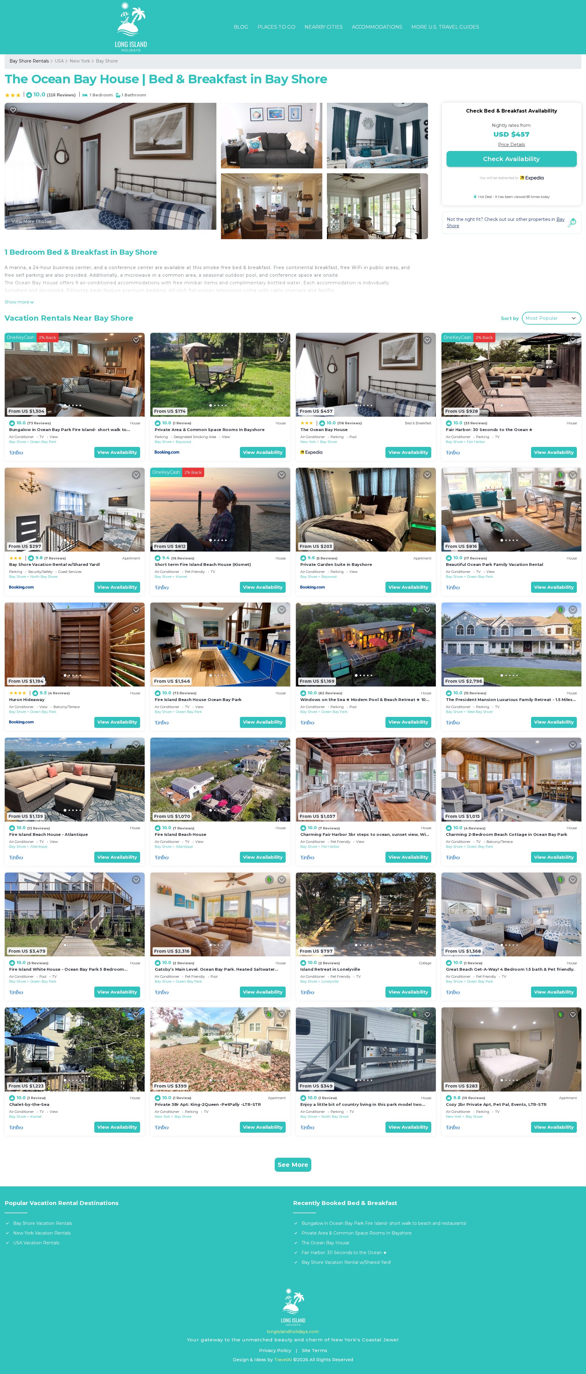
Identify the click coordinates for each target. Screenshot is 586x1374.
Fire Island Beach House (180, 834)
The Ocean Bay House (324, 429)
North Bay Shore (43, 576)
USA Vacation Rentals (36, 1243)
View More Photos (31, 221)
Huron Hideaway (26, 699)
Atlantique (38, 846)
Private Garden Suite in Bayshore (336, 564)
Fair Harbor (476, 442)
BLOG (241, 27)
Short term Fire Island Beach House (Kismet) (203, 564)
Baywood (183, 442)
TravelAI (283, 1359)
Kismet (181, 576)
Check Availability (511, 159)
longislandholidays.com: (293, 1331)
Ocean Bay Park (43, 442)
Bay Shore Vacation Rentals (42, 1223)
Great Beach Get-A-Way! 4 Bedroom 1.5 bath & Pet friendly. (510, 969)
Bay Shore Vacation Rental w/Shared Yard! (54, 564)
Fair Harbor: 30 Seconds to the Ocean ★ (489, 429)
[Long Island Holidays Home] (293, 1307)
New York (80, 61)
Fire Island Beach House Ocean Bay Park (198, 699)
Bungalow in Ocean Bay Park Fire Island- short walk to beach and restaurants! (384, 1223)
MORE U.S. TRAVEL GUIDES (445, 27)
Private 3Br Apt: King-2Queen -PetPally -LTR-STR (208, 1104)
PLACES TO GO (276, 27)
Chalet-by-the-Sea (29, 1104)
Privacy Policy (275, 1350)
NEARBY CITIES (324, 27)
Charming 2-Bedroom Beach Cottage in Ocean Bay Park (506, 834)
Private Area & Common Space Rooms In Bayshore (209, 429)
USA (59, 61)
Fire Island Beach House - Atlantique (48, 834)
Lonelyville (329, 981)
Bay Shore (107, 61)
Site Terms (314, 1350)
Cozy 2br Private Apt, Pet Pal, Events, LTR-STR (496, 1104)
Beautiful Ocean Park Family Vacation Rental (494, 564)
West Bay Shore (480, 712)
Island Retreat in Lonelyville (330, 969)
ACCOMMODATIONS (377, 27)
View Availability (117, 452)
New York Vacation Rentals (42, 1233)
